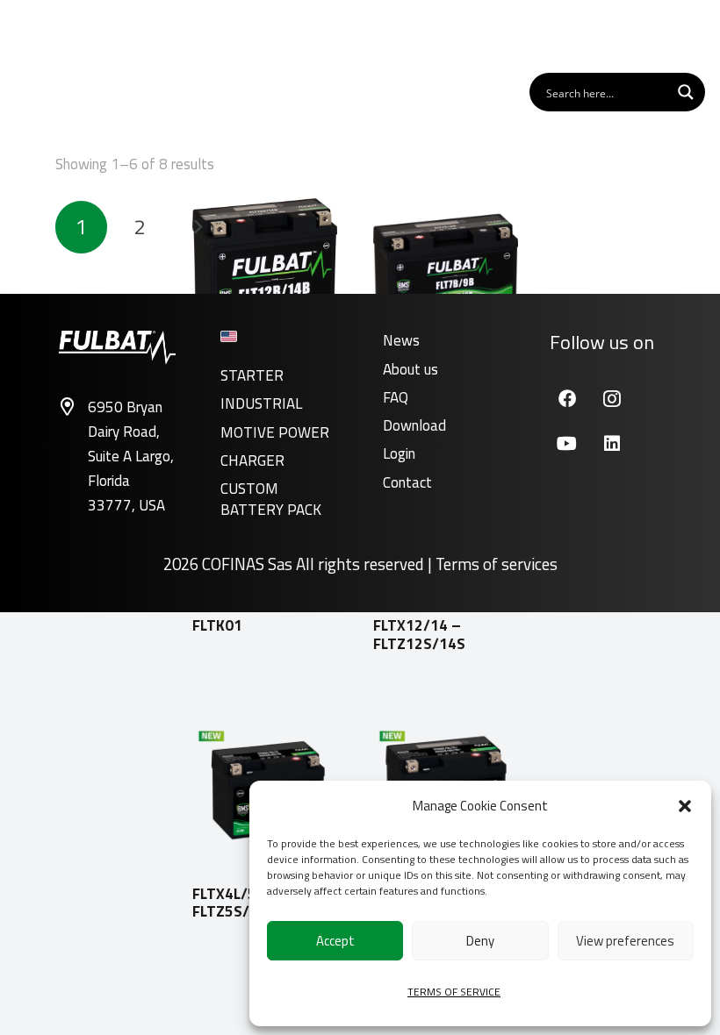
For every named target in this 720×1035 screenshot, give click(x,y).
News (401, 340)
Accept (335, 941)
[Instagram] (611, 398)
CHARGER (252, 460)
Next (197, 227)
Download (414, 425)
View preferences (625, 941)
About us (410, 369)
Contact (407, 482)
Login (399, 453)
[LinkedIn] (611, 443)
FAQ (395, 397)
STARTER (252, 375)
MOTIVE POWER (274, 432)
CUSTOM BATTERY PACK (270, 499)
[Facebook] (566, 398)
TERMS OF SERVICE (453, 991)
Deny (480, 941)
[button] (685, 806)
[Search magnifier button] (685, 92)
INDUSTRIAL (261, 403)
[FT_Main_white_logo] (69, 35)
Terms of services (497, 564)
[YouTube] (566, 443)
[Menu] (684, 35)
